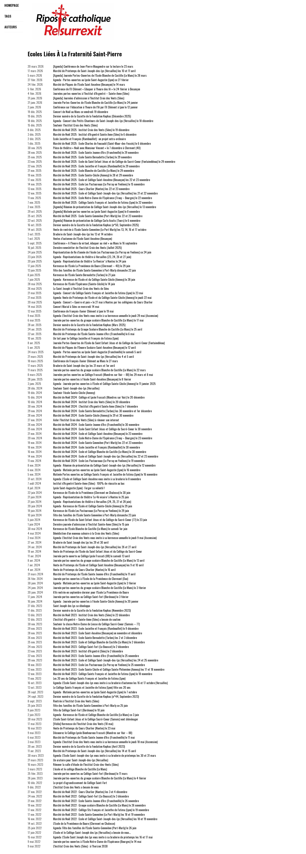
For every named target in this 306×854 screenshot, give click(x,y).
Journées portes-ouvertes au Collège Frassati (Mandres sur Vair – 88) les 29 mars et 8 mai (103, 375)
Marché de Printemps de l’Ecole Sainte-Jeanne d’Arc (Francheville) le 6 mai (93, 334)
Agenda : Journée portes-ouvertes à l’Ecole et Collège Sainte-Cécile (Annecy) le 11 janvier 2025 (104, 384)
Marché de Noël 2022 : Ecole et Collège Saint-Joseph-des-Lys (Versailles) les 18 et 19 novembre (105, 819)
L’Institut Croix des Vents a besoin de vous (76, 787)
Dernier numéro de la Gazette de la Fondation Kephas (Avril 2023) (89, 746)
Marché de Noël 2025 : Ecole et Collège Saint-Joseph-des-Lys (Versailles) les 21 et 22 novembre (105, 193)
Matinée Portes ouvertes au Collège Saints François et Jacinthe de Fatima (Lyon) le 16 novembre (105, 474)
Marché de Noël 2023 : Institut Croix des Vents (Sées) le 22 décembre (91, 615)
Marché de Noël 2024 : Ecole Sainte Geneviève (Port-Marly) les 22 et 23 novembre (98, 443)
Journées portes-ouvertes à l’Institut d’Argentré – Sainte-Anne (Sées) (91, 93)
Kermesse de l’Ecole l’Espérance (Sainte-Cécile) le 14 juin (84, 284)
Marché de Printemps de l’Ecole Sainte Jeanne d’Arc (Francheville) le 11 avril (94, 574)
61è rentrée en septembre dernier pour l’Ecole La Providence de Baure (91, 592)
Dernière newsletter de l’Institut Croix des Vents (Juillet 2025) (87, 248)
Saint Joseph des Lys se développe (71, 606)
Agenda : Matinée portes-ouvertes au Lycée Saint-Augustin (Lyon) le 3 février (94, 583)
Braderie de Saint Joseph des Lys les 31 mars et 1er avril (84, 365)
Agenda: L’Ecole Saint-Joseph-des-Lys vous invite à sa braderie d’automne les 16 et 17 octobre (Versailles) (110, 683)
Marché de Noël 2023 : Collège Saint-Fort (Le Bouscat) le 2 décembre (91, 647)
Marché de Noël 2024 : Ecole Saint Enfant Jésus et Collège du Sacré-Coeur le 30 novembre (102, 429)
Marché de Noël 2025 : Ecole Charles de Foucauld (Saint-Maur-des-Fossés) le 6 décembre (102, 143)
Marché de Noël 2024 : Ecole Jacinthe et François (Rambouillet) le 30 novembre (96, 447)
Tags (7, 16)
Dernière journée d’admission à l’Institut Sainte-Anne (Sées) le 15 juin (91, 524)
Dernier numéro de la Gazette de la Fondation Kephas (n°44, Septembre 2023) (96, 696)
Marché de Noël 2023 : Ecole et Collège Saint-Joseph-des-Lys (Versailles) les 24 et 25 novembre (105, 660)
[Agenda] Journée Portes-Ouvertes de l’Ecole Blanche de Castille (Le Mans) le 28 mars (100, 75)
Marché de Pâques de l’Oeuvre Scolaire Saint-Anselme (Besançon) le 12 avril (94, 347)
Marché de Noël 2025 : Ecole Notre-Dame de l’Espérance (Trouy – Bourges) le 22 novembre (102, 198)
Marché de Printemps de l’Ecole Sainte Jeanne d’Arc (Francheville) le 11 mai (94, 737)
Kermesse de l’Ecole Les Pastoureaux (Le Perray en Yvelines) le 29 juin (91, 511)
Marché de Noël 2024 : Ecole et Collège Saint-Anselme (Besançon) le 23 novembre (97, 434)
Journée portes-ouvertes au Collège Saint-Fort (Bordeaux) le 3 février (91, 597)
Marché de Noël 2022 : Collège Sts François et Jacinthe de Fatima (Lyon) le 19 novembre (101, 810)
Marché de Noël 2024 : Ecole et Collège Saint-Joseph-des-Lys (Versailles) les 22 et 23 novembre (105, 456)
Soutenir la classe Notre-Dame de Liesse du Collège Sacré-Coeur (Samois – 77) (96, 624)
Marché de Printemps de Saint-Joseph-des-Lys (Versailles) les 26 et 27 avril (94, 547)
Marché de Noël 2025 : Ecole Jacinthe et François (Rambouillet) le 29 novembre (96, 166)
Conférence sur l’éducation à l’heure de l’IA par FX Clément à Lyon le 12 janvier (95, 107)
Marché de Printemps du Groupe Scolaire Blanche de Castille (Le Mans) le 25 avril (97, 329)
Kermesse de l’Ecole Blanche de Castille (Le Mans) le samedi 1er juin (90, 529)
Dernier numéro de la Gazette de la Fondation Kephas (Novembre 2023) (92, 610)
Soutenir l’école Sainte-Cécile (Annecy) (74, 393)
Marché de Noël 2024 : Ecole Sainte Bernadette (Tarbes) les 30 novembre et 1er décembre (102, 411)
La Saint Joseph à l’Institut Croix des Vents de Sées (81, 288)
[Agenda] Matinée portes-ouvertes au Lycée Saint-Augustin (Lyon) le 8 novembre (96, 211)
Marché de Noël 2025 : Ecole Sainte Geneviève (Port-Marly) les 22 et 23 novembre (97, 216)
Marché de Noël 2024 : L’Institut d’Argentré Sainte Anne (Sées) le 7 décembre (95, 406)
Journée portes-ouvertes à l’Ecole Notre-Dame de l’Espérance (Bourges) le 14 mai (97, 841)
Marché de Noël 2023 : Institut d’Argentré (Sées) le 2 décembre (88, 651)
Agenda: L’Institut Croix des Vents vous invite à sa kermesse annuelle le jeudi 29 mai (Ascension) (105, 316)
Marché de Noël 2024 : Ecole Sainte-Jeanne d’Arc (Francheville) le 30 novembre (96, 424)
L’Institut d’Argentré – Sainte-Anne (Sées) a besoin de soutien (86, 619)
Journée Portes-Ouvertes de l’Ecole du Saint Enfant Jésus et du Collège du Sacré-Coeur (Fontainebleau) (109, 343)
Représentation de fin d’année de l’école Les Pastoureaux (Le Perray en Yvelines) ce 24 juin (102, 252)
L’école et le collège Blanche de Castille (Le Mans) (80, 769)
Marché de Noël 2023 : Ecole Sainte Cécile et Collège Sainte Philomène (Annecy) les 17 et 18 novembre (108, 669)
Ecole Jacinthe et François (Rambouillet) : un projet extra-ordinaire (89, 139)
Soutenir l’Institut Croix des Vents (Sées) (75, 125)
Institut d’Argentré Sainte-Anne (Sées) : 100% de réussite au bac (88, 483)
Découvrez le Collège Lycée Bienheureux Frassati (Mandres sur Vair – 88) (92, 733)
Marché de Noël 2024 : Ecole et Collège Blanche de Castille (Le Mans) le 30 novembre (99, 452)
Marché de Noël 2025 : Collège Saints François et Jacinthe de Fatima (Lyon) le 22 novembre (102, 202)
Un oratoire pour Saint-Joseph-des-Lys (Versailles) (80, 760)
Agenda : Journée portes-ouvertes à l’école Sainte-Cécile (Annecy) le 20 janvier (95, 601)
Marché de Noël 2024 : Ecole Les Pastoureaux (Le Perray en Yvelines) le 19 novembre (99, 461)
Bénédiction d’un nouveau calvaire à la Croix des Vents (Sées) (86, 533)
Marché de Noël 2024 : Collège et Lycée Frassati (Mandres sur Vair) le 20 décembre (98, 397)
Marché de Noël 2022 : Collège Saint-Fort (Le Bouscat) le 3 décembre (91, 796)
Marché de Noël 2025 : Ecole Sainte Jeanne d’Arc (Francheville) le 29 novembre (95, 152)
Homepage (11, 5)
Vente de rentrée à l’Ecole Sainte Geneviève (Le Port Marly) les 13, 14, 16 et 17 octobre (99, 229)
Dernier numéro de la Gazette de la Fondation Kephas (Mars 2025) (89, 325)
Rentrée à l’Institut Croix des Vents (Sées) (76, 701)
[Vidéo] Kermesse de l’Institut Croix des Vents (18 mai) (83, 724)
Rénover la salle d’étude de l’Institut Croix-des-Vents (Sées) (85, 764)
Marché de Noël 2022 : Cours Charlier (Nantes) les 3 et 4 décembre (90, 792)
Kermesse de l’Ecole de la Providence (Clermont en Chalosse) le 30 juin (91, 493)
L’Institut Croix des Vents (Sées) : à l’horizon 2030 (80, 846)
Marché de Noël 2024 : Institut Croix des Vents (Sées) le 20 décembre (91, 402)
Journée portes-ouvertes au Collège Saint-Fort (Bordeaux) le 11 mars (90, 773)
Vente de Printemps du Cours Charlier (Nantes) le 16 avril (84, 570)
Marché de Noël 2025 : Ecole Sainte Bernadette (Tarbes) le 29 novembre (92, 157)
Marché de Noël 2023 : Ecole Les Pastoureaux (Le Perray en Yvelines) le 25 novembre (99, 665)
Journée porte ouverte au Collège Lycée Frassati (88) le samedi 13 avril (91, 556)
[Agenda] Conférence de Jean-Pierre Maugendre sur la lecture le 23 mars (93, 66)
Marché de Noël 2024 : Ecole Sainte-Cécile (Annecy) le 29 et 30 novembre (93, 415)
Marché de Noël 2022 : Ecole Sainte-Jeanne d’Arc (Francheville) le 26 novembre (96, 801)
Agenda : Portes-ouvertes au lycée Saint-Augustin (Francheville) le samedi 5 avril (97, 352)
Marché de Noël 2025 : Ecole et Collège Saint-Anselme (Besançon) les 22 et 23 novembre (101, 180)
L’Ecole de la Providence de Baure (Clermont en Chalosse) (84, 823)
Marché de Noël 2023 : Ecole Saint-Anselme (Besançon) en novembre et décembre (97, 633)
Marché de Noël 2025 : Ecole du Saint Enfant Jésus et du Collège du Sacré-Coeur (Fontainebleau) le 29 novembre (114, 161)
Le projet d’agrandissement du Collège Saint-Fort (80, 783)
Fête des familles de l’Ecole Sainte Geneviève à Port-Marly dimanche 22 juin (94, 270)
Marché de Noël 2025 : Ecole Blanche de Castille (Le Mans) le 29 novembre (93, 170)
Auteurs (10, 27)
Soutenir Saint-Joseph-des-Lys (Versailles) (76, 388)
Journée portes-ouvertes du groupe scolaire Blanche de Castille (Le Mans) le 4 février (99, 778)
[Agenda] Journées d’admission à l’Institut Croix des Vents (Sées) (88, 98)
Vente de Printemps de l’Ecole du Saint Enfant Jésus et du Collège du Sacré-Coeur (97, 551)
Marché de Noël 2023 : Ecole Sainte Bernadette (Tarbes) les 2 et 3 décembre (95, 638)
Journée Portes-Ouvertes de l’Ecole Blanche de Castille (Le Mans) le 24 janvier (95, 102)
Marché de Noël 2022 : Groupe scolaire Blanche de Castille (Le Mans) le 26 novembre (99, 805)
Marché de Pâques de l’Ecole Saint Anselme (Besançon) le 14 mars (89, 84)
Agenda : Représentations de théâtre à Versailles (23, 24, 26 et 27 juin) (92, 257)
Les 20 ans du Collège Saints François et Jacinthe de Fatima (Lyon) (89, 678)
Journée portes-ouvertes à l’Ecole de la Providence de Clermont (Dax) (90, 579)
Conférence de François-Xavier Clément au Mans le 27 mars (85, 361)
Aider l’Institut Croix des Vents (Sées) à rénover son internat (86, 420)
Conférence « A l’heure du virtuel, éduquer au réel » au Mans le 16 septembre (95, 243)
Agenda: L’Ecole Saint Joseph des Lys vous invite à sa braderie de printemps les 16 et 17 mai (103, 837)
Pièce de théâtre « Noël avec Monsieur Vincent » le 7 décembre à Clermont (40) (96, 148)
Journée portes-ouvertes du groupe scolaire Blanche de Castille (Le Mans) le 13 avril (98, 560)
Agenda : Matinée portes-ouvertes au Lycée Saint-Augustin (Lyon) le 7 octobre (95, 692)
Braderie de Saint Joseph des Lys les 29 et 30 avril (81, 542)
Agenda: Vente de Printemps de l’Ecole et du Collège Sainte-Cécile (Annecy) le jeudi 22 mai (102, 297)
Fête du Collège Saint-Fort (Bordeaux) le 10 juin (78, 710)
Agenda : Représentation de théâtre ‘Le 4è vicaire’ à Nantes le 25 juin (91, 497)
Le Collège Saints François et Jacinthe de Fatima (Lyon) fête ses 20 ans (92, 687)
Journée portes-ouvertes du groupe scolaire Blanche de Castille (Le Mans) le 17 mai (98, 320)
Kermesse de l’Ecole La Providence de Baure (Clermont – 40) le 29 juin (91, 266)
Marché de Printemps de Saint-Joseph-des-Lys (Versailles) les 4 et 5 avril (93, 356)
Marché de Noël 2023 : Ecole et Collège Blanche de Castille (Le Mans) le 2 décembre (99, 642)
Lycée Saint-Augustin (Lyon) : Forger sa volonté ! (79, 488)
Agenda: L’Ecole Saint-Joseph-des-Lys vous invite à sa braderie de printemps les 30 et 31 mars (104, 755)
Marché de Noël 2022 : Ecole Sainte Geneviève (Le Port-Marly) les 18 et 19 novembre (99, 814)
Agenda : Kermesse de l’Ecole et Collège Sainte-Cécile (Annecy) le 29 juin (92, 506)
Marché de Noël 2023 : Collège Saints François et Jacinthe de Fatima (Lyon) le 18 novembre (102, 674)
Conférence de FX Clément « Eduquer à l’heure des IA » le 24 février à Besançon (96, 89)
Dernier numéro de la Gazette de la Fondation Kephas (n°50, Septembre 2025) (96, 225)
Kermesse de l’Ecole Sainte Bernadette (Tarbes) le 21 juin (84, 275)
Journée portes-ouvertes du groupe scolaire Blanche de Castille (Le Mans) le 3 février (99, 588)
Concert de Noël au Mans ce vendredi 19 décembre (80, 112)
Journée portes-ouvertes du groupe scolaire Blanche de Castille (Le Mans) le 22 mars (99, 370)
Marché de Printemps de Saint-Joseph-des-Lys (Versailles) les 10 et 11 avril (94, 71)
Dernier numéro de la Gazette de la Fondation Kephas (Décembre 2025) (92, 116)
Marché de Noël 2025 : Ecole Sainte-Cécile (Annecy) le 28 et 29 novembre (93, 175)
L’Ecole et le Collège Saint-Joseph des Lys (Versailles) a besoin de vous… (92, 832)
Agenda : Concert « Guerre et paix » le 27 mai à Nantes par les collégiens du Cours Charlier (103, 302)
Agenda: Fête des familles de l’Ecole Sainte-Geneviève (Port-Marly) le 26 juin (94, 828)
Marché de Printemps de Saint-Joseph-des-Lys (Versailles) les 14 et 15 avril (94, 751)
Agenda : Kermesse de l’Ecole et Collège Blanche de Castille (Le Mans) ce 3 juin (96, 715)
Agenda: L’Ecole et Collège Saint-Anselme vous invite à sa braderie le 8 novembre (97, 479)
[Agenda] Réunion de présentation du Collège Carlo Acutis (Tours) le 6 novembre (96, 220)
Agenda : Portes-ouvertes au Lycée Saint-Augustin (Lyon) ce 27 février (91, 80)
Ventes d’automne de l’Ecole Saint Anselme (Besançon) (82, 238)
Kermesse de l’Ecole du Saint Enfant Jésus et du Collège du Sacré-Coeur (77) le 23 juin (100, 520)
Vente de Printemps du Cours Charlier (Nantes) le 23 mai (84, 728)
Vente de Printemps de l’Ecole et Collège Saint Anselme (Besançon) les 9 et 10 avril (98, 565)
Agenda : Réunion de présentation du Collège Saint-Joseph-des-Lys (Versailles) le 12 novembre (104, 465)
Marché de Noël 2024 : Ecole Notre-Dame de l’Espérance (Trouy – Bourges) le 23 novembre (102, 438)
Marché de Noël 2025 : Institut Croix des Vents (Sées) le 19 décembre (91, 130)
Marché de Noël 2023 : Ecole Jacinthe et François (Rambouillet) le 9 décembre (95, 628)
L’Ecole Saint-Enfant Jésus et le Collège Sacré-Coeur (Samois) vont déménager (95, 719)
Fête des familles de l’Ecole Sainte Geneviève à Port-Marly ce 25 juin (90, 705)
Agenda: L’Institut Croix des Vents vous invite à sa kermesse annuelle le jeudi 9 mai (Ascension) (105, 538)
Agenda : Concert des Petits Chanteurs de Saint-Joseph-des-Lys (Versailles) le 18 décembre (103, 121)
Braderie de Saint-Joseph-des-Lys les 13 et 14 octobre (82, 234)
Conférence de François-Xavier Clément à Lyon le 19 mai (83, 311)
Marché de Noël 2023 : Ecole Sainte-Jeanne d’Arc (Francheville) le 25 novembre (96, 656)
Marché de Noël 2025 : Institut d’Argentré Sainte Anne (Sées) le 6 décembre (94, 134)
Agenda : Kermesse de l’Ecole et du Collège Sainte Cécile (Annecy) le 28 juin (94, 279)
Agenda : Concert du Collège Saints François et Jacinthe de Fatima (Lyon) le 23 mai (98, 293)
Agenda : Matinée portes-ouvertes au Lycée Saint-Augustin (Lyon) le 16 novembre (96, 470)
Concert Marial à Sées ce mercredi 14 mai (76, 307)
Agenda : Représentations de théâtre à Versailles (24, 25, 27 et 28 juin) (92, 502)
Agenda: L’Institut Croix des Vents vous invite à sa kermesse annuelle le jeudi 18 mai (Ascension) (105, 742)
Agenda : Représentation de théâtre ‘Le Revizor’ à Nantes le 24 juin (89, 261)
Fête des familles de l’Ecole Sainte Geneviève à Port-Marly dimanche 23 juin (94, 515)
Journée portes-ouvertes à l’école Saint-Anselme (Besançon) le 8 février (92, 379)
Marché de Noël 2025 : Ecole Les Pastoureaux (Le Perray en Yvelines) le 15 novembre (98, 184)
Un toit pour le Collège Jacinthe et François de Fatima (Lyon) (85, 338)
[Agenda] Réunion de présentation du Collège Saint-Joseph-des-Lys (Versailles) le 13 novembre (104, 207)
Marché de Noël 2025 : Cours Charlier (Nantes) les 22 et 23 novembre (91, 189)
